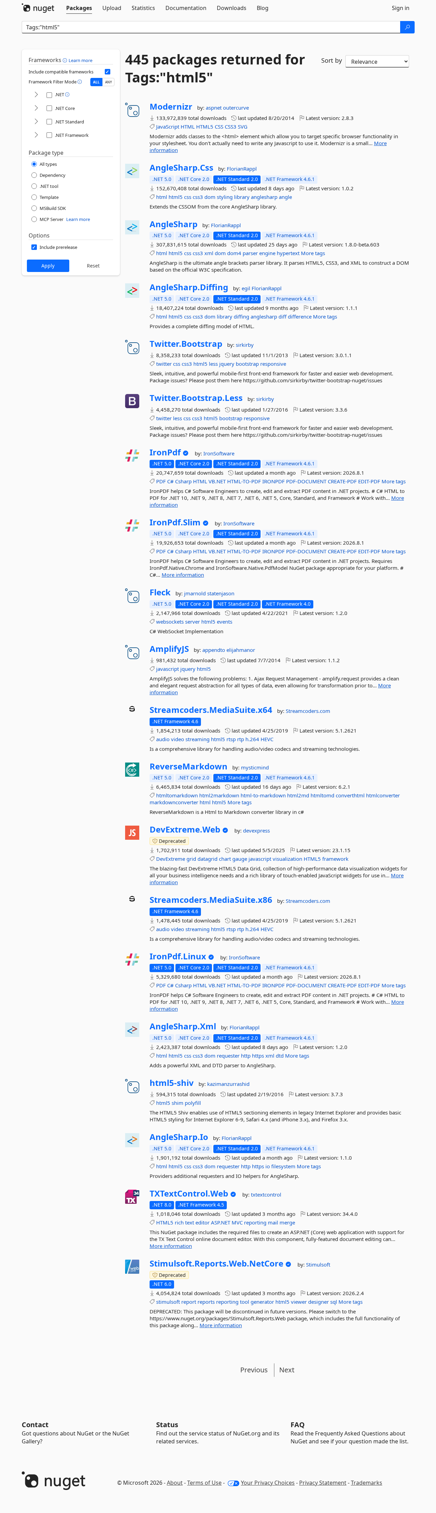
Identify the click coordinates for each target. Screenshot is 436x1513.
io (267, 1166)
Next (286, 1369)
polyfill (193, 1102)
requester (228, 1055)
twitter (164, 363)
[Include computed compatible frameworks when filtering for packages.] (107, 71)
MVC (237, 1222)
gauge (239, 858)
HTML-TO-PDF (244, 481)
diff (282, 316)
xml (208, 253)
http (246, 1055)
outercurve (236, 107)
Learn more (80, 60)
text (189, 1222)
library (242, 196)
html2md (298, 795)
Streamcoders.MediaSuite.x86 (211, 900)
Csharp (183, 481)
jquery (226, 363)
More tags (313, 253)
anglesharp (264, 196)
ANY (108, 82)
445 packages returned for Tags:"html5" (215, 68)
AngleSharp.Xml (183, 1026)
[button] (66, 60)
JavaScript (167, 126)
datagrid (207, 858)
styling (225, 196)
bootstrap (247, 363)
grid (191, 858)
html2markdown (219, 795)
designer (318, 1301)
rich (179, 1222)
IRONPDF (273, 481)
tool (244, 1301)
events (224, 621)
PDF (161, 481)
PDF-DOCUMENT (306, 481)
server (192, 621)
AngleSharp (173, 224)
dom (209, 196)
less (213, 363)
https (258, 1055)
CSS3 (230, 126)
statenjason (220, 593)
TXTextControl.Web (189, 1193)
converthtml (350, 795)
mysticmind (255, 767)
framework (335, 858)
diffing (241, 316)
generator (262, 1301)
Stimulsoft (318, 1264)
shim (177, 1102)
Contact (35, 1424)
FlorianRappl (242, 168)
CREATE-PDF (342, 481)
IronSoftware (218, 453)
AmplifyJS (169, 649)
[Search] (407, 27)
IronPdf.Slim (175, 522)
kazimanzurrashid (228, 1083)
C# (170, 481)
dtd (280, 1055)
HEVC (267, 739)
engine (267, 253)
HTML (188, 126)
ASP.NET (220, 1222)
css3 (198, 196)
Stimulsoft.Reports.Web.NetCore (216, 1263)
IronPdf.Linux (178, 956)
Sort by (331, 60)
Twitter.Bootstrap (186, 343)
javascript (167, 668)
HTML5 (204, 126)
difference (300, 316)
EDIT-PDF (369, 481)
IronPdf (165, 452)
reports (206, 1301)
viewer (299, 1301)
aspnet (214, 107)
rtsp (231, 739)
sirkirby (245, 344)
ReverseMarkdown (188, 766)
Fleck (160, 592)
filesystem (283, 1166)
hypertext (288, 253)
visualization (287, 858)
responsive (273, 363)
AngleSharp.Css (181, 167)
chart (225, 858)
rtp (240, 739)
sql (333, 1301)
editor (202, 1222)
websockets (170, 621)
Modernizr (171, 106)
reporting (255, 1222)
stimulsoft (168, 1301)
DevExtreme (170, 858)
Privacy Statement (322, 1482)
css (187, 196)
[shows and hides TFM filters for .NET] (36, 95)
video (177, 739)
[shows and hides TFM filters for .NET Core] (36, 108)
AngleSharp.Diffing (189, 287)
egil (247, 288)
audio (163, 739)
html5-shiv (172, 1083)
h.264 (252, 739)
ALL (96, 82)
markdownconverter (174, 802)
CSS (219, 126)
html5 (176, 196)
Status (167, 1424)
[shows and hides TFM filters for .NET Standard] (36, 122)
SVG (242, 126)
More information (183, 574)
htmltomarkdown (177, 795)
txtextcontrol (266, 1194)
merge (287, 1222)
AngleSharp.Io (179, 1137)
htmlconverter (383, 795)
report (188, 1301)
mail (273, 1222)
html (161, 196)
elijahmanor (240, 649)
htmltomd (322, 795)
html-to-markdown (263, 795)
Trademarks (366, 1482)
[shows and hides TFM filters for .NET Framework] (36, 135)
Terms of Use (204, 1482)
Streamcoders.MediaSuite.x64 (211, 710)
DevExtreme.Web (185, 829)
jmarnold (195, 593)
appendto (214, 649)
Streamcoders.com (308, 710)
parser (250, 253)
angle (285, 196)
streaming (197, 739)
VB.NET (217, 481)
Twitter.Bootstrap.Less (196, 398)
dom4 (234, 253)
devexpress (256, 830)
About (175, 1482)
